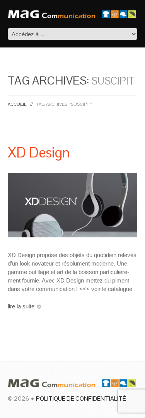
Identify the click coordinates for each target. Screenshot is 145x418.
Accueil (17, 104)
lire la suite (21, 306)
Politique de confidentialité (81, 398)
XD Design (39, 153)
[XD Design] (72, 205)
